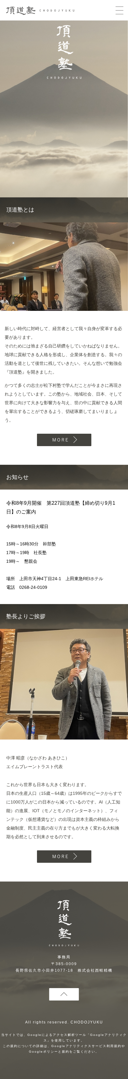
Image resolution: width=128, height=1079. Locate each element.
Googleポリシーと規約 (49, 1051)
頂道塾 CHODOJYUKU (64, 53)
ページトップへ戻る (64, 994)
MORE (64, 440)
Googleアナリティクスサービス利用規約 (86, 1046)
